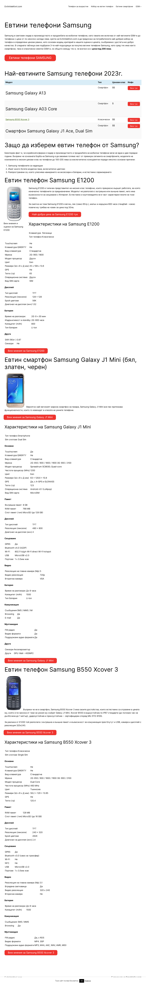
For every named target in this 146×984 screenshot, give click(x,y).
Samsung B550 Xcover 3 (17, 119)
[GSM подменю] (140, 6)
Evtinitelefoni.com (13, 6)
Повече (88, 981)
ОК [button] (82, 981)
